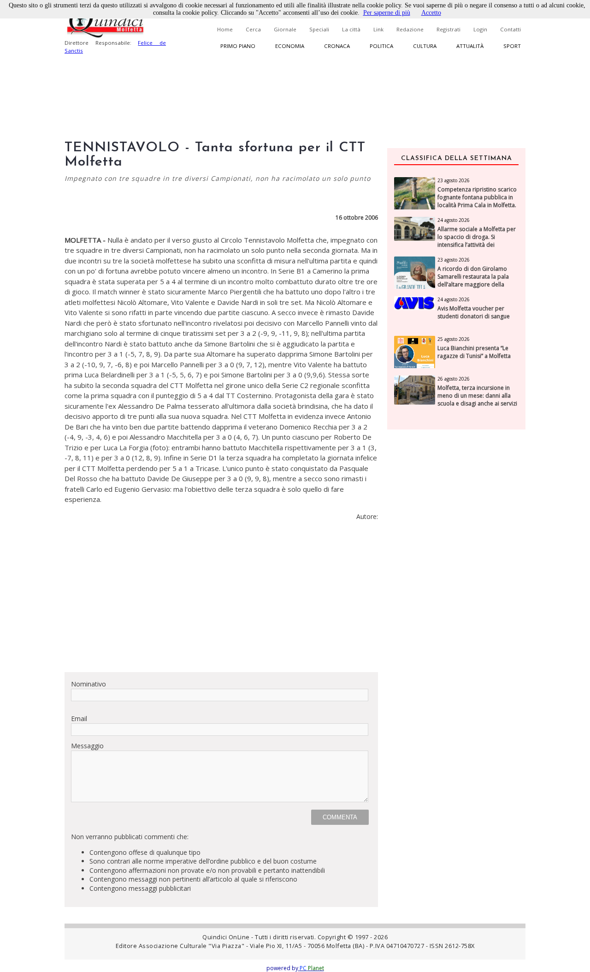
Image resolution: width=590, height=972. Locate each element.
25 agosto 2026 (453, 339)
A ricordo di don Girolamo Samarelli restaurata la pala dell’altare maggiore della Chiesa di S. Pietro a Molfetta (474, 280)
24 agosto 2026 (453, 220)
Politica (381, 45)
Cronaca (337, 45)
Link (378, 29)
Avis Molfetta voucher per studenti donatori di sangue (473, 312)
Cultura (425, 45)
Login (480, 29)
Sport (512, 45)
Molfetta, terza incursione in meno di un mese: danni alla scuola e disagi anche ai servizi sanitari (477, 399)
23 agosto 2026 (453, 180)
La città (351, 29)
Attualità (470, 45)
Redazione (410, 29)
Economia (289, 45)
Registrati (448, 29)
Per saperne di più (386, 12)
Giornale (285, 29)
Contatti (510, 29)
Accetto (431, 12)
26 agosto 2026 (453, 379)
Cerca (253, 29)
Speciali (319, 29)
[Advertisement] (221, 600)
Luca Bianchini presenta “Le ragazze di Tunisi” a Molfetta (474, 352)
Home (225, 29)
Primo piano (237, 45)
